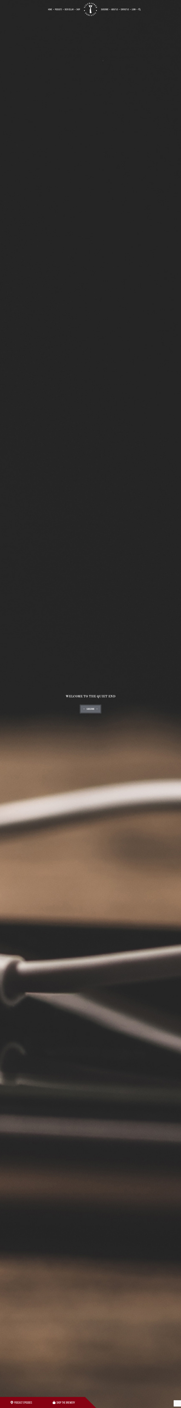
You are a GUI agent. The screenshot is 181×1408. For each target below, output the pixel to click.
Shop (78, 9)
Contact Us (125, 9)
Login (134, 9)
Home (50, 9)
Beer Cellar (69, 9)
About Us (114, 9)
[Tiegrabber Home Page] (90, 9)
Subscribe (104, 9)
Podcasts (58, 9)
